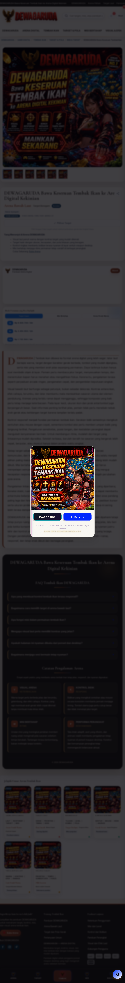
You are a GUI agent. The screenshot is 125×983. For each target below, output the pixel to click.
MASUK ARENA (47, 516)
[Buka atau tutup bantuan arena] (117, 974)
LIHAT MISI (77, 516)
